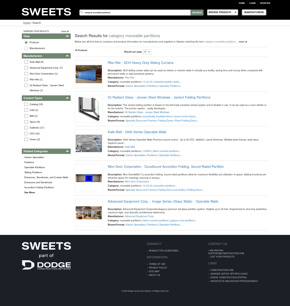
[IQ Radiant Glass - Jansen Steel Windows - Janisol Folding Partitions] (79, 116)
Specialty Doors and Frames (134, 125)
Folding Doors (159, 125)
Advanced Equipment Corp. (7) (27, 67)
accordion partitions (158, 200)
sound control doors (178, 121)
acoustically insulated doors (151, 121)
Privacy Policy (158, 292)
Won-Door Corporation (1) (25, 73)
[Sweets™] (46, 11)
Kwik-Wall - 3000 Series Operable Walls (130, 142)
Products (15, 42)
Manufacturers (18, 48)
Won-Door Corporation (131, 196)
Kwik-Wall (124, 153)
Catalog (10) (18, 99)
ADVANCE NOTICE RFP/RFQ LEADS (210, 298)
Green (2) (16, 134)
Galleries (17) (18, 122)
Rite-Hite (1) (17, 79)
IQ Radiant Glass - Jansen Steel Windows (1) (35, 85)
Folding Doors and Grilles (165, 204)
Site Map (154, 296)
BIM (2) (15, 111)
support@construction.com (207, 278)
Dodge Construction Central (210, 302)
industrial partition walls (160, 81)
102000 (140, 157)
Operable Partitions (15, 162)
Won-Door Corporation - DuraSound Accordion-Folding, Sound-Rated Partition (159, 181)
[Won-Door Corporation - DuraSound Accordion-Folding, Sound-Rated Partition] (79, 195)
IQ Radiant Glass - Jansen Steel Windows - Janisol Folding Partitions (152, 102)
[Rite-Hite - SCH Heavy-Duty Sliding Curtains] (79, 76)
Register (265, 3)
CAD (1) (15, 105)
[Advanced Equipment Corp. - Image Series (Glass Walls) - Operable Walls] (79, 235)
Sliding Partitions (14, 167)
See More (10, 187)
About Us (154, 300)
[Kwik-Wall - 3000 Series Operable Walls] (79, 156)
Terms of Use (157, 289)
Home (242, 3)
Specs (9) (16, 116)
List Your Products (204, 281)
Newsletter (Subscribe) (164, 275)
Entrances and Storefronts (19, 177)
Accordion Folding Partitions (20, 182)
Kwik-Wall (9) (18, 62)
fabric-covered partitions (159, 157)
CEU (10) (16, 128)
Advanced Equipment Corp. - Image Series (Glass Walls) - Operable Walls (156, 221)
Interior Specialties (15, 152)
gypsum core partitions (176, 240)
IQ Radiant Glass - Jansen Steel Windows (141, 117)
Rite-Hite (123, 77)
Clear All (54, 31)
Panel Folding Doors (179, 125)
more (230, 41)
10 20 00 (141, 81)
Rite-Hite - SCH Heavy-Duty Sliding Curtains (134, 62)
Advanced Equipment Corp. (133, 236)
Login (252, 3)
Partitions (10, 157)
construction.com (203, 295)
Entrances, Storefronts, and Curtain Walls (27, 172)
